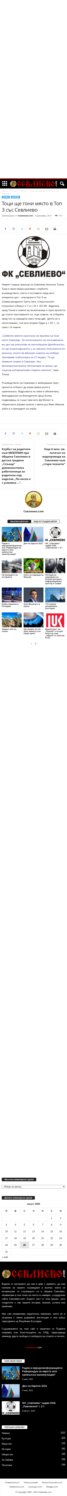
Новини (6, 1433)
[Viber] (13, 228)
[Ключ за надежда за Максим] (34, 565)
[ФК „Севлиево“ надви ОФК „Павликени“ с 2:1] (55, 534)
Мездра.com (52, 1486)
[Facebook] (5, 228)
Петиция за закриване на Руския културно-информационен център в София (53, 579)
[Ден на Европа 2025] (34, 534)
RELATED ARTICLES (19, 521)
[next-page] (36, 643)
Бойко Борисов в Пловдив (10, 605)
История (6, 1449)
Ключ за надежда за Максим (33, 575)
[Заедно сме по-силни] (12, 619)
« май (5, 1257)
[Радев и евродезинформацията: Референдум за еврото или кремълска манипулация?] (12, 534)
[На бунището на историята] (12, 565)
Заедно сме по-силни (9, 630)
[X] (21, 228)
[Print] (54, 228)
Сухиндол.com (35, 1486)
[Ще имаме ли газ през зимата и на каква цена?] (34, 619)
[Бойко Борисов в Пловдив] (12, 595)
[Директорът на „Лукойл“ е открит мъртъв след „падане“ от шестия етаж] (55, 619)
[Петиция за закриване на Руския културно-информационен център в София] (55, 565)
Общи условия (31, 1482)
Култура (6, 1438)
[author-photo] (33, 499)
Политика (7, 1465)
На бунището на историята (10, 575)
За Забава (7, 1459)
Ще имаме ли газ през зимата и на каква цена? (32, 631)
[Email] (46, 228)
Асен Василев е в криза (32, 605)
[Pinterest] (30, 228)
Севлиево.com (25, 215)
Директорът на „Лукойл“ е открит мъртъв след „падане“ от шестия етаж (54, 633)
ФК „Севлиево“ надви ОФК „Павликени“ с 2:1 (53, 545)
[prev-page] (31, 643)
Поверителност (12, 1482)
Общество (7, 1454)
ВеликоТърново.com (52, 1482)
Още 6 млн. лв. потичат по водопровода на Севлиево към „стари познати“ (53, 456)
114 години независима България (51, 606)
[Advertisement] (33, 54)
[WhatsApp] (38, 228)
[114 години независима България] (55, 595)
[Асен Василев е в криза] (34, 595)
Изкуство (7, 1443)
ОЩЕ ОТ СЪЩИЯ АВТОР (45, 521)
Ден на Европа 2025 (33, 543)
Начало (5, 191)
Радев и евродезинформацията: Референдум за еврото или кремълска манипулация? (12, 548)
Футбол (23, 191)
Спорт (14, 191)
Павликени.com (16, 1486)
